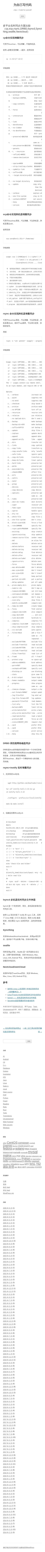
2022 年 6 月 (7, 1274)
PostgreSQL (10, 1158)
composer (23, 1142)
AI (4, 1056)
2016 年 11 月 (8, 1458)
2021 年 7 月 (7, 1300)
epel (31, 1146)
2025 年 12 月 (8, 1211)
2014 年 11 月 (8, 1506)
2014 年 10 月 (8, 1509)
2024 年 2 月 (7, 1238)
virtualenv (14, 1164)
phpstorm (35, 1156)
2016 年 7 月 (7, 1470)
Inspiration (6, 1074)
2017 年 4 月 (7, 1443)
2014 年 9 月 (7, 1512)
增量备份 (35, 1009)
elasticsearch (24, 1146)
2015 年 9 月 (7, 1491)
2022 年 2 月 (7, 1282)
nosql (5, 1089)
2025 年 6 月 (7, 1220)
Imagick (33, 1149)
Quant (5, 1101)
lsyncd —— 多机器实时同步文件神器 (22, 998)
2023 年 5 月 (7, 1256)
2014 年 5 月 (7, 1523)
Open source (7, 1092)
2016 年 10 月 (8, 1461)
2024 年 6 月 (7, 1232)
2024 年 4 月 (7, 1235)
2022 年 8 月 (7, 1268)
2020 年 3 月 (7, 1348)
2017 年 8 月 (7, 1431)
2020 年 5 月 (7, 1342)
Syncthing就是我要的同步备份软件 (21, 1001)
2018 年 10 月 (8, 1393)
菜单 (22, 16)
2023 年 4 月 (7, 1259)
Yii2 (38, 1163)
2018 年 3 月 (7, 1410)
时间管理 (38, 1167)
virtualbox (6, 1164)
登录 (4, 1184)
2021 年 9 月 (7, 1294)
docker (15, 1146)
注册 (4, 1181)
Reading (6, 1104)
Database (6, 1068)
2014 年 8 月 (7, 1515)
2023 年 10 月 (8, 1241)
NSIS (14, 1156)
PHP (4, 1095)
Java (4, 1080)
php (23, 1156)
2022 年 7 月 (7, 1271)
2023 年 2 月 (7, 1265)
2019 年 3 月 (7, 1381)
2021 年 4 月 (7, 1309)
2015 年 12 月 (8, 1482)
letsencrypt (8, 1152)
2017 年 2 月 (7, 1449)
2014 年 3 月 (7, 1529)
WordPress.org (8, 1193)
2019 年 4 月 (7, 1378)
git (13, 1149)
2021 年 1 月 (7, 1318)
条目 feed (6, 1187)
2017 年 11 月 (8, 1422)
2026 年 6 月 (7, 1208)
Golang (5, 1071)
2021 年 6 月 (7, 1303)
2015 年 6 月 (7, 1500)
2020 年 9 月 (7, 1330)
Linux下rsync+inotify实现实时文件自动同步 (24, 995)
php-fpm (29, 1156)
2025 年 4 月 (7, 1223)
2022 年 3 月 (7, 1279)
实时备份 (13, 1012)
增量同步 (27, 1009)
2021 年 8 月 (7, 1297)
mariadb (16, 1152)
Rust (4, 1110)
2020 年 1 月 (7, 1354)
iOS (4, 1077)
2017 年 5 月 (7, 1440)
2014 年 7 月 (7, 1518)
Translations (7, 1116)
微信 (15, 1167)
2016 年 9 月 (7, 1464)
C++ (4, 1065)
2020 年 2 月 (7, 1351)
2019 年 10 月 (8, 1360)
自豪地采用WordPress (26, 1547)
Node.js (5, 1086)
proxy (19, 1159)
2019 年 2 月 (7, 1384)
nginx (7, 1155)
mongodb (24, 1153)
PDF (18, 1156)
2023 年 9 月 (7, 1244)
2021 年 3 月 (7, 1312)
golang (19, 1148)
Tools (35, 1006)
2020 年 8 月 (7, 1333)
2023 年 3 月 (7, 1262)
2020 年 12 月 (8, 1321)
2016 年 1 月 (7, 1479)
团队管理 (8, 1166)
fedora (7, 1148)
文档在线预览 (30, 1167)
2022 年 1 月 (7, 1285)
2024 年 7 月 (7, 1229)
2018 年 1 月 (7, 1416)
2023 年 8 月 (7, 1247)
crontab (32, 1143)
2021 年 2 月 (7, 1315)
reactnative (36, 1159)
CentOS (12, 1142)
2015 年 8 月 (7, 1494)
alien (4, 1143)
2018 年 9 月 (7, 1396)
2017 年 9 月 (7, 1428)
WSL (33, 1163)
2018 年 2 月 (7, 1413)
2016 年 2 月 (7, 1476)
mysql (33, 1152)
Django (7, 1145)
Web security (7, 1125)
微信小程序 (22, 1167)
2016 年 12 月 (8, 1455)
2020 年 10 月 (8, 1327)
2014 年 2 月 (7, 1532)
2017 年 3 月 (7, 1446)
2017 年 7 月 (7, 1434)
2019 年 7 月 (7, 1369)
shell (10, 1161)
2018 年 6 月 (7, 1401)
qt (31, 1159)
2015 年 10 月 (8, 1488)
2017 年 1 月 (7, 1452)
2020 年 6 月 (7, 1339)
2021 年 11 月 (8, 1291)
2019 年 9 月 (7, 1363)
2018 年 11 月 (8, 1390)
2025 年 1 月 (7, 1226)
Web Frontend (8, 1122)
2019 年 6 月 (7, 1372)
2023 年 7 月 (7, 1250)
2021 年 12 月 (8, 1288)
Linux (30, 1006)
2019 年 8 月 (7, 1366)
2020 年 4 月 (7, 1345)
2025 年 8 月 (7, 1217)
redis (5, 1161)
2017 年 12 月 (8, 1419)
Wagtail (22, 1164)
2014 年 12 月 (8, 1503)
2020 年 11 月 (8, 1324)
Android (5, 1059)
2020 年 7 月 (7, 1336)
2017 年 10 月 (8, 1425)
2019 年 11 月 (8, 1357)
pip (40, 1156)
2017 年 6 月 (7, 1437)
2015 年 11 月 (8, 1485)
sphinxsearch (18, 1161)
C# (4, 1062)
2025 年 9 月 (7, 1214)
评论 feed (6, 1190)
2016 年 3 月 (7, 1473)
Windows (6, 1128)
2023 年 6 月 (7, 1253)
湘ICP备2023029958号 (11, 1547)
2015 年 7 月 (7, 1497)
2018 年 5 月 (7, 1404)
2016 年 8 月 (7, 1467)
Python (5, 1098)
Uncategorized (8, 1009)
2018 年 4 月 (7, 1407)
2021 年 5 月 (7, 1306)
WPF (26, 1164)
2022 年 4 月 (7, 1277)
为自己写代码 (23, 4)
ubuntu (27, 1161)
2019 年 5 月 (7, 1375)
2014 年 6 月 (7, 1521)
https (26, 1149)
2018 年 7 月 (7, 1399)
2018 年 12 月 (8, 1387)
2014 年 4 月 (7, 1526)
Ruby (5, 1107)
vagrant (35, 1161)
